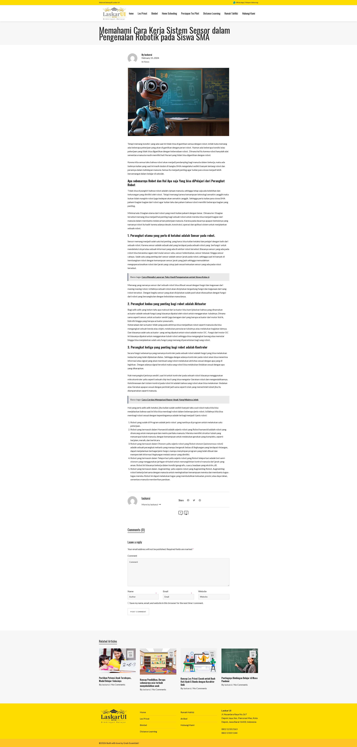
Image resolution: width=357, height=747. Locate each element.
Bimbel (143, 725)
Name (130, 591)
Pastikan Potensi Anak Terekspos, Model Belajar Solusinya (115, 679)
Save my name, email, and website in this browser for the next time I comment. (166, 603)
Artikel (184, 718)
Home (143, 712)
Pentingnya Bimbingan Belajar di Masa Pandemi (239, 679)
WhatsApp (240, 2)
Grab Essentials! (131, 743)
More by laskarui (150, 504)
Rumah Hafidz (187, 712)
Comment (132, 555)
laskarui (106, 684)
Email (165, 591)
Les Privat (144, 718)
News (146, 61)
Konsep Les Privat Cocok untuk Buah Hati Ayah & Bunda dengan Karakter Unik (198, 681)
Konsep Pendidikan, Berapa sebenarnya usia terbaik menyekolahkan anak (152, 683)
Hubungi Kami (187, 725)
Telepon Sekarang (251, 2)
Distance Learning (148, 731)
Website (202, 591)
